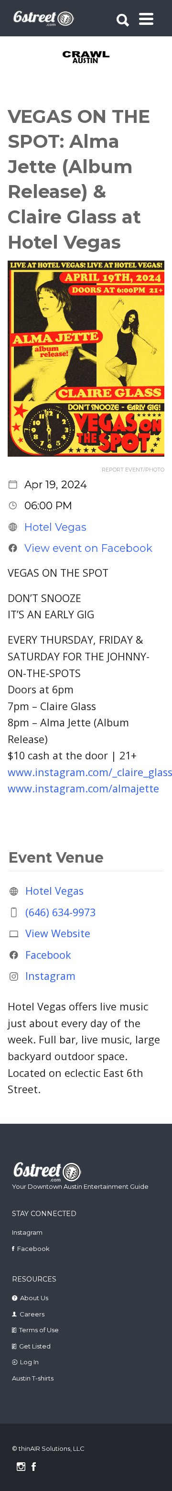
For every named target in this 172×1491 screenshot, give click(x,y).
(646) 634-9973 (60, 912)
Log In (29, 1362)
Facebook (48, 955)
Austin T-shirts (33, 1378)
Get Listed (35, 1346)
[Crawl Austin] (86, 58)
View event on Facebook (88, 548)
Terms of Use (39, 1330)
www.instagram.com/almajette (83, 788)
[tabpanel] (86, 58)
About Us (34, 1298)
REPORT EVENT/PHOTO (133, 470)
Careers (32, 1314)
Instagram (50, 976)
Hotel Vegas (55, 527)
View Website (57, 933)
